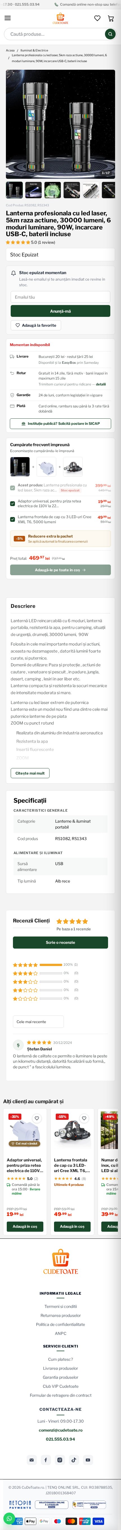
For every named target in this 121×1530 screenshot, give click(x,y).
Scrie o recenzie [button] (60, 942)
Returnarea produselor (61, 1315)
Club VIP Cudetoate (61, 1386)
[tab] (14, 190)
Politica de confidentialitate (60, 1324)
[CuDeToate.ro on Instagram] (60, 1460)
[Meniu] (8, 18)
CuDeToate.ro (33, 1487)
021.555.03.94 (60, 1439)
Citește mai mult (30, 773)
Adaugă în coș (25, 1226)
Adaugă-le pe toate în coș (57, 570)
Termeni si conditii (60, 1306)
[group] (60, 124)
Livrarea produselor (60, 1368)
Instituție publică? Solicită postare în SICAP (64, 423)
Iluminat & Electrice (34, 50)
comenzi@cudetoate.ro (60, 1430)
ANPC (60, 1333)
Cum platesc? (60, 1359)
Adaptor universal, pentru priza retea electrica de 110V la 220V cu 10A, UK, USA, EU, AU (24, 1165)
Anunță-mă (60, 311)
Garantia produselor (60, 1377)
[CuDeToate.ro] (60, 18)
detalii (101, 384)
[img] (39, 1042)
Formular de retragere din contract (60, 1395)
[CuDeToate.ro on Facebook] (46, 1460)
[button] (18, 242)
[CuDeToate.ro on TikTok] (74, 1460)
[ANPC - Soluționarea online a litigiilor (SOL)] (51, 1504)
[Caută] (110, 34)
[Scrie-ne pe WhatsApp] (9, 1518)
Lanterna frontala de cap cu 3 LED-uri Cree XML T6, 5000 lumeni (70, 1165)
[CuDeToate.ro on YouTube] (88, 1460)
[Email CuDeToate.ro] (32, 1460)
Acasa (10, 50)
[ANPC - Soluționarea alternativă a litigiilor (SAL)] (89, 1504)
